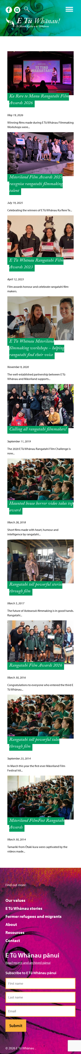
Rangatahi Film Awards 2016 (35, 666)
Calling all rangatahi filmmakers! (37, 430)
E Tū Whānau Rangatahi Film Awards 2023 (36, 264)
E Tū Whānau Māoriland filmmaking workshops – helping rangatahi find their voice (36, 348)
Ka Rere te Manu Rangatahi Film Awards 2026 (39, 100)
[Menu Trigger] (69, 9)
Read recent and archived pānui (27, 963)
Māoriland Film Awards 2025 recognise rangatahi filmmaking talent (36, 184)
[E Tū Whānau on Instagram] (17, 10)
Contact (12, 940)
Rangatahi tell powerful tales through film (34, 743)
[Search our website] (25, 9)
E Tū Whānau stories (23, 908)
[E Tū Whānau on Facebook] (9, 10)
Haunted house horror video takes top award (41, 507)
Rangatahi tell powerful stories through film (35, 588)
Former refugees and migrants (33, 916)
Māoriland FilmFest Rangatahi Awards (36, 824)
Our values (15, 900)
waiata (32, 8)
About (11, 924)
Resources (14, 932)
